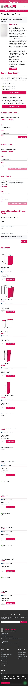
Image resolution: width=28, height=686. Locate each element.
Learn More (4, 680)
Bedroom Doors (22, 659)
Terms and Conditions (6, 654)
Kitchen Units (21, 654)
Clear (2, 135)
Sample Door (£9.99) (14, 106)
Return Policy (4, 659)
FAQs (2, 652)
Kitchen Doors (22, 652)
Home (2, 10)
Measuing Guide (5, 238)
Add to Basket (22, 137)
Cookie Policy (4, 663)
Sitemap (3, 665)
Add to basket (10, 279)
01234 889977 (5, 634)
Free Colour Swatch (14, 92)
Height (2, 125)
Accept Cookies (5, 683)
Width (2, 130)
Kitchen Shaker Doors (10, 10)
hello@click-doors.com (8, 636)
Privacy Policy (4, 656)
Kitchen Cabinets (22, 656)
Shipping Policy (4, 661)
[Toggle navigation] (25, 6)
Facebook (4, 673)
